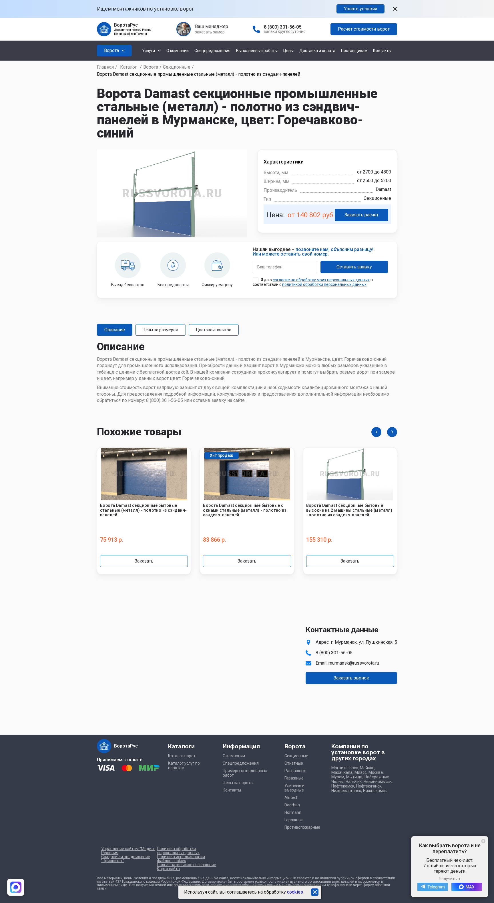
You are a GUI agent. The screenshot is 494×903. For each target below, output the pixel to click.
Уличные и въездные (294, 787)
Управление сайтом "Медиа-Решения (128, 850)
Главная (105, 67)
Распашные (295, 770)
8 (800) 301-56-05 (282, 27)
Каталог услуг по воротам (184, 765)
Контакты (382, 50)
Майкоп (367, 768)
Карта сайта (168, 868)
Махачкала (341, 772)
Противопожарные (302, 827)
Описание (114, 329)
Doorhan (292, 805)
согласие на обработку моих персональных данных (321, 280)
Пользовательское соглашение (186, 864)
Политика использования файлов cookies (181, 858)
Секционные (176, 67)
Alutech (291, 797)
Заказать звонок (351, 678)
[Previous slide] (376, 432)
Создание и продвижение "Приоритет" (125, 858)
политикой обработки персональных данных (324, 284)
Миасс (360, 772)
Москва (375, 772)
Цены (288, 50)
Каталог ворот (182, 756)
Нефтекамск (342, 786)
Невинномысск (378, 781)
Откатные (293, 763)
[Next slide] (392, 432)
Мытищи (354, 777)
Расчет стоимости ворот (364, 29)
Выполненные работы (257, 50)
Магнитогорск (344, 768)
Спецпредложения (212, 50)
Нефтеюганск (368, 786)
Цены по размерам (160, 330)
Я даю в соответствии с (313, 282)
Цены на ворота (238, 782)
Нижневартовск (346, 790)
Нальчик (354, 781)
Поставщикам (354, 50)
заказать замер (210, 32)
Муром (337, 777)
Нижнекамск (375, 790)
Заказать (144, 561)
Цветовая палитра (213, 330)
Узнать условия (360, 8)
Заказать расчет (361, 215)
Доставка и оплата (317, 50)
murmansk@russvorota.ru (353, 663)
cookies (295, 892)
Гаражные (294, 778)
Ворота (150, 67)
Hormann (292, 812)
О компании (177, 50)
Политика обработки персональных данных (178, 850)
